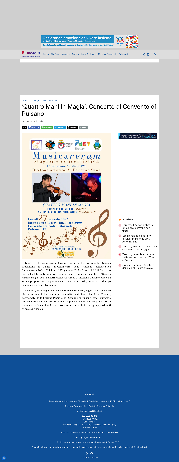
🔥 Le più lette (125, 219)
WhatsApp (48, 127)
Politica (75, 54)
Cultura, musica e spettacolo (43, 100)
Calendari (123, 54)
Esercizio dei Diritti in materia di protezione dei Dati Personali (89, 432)
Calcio (46, 54)
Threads (73, 127)
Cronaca (66, 54)
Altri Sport (55, 54)
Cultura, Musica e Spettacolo (103, 54)
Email (84, 127)
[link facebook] (148, 54)
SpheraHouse (93, 457)
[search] (155, 54)
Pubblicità (89, 394)
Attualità (84, 54)
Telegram (61, 127)
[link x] (143, 54)
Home (25, 100)
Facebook (35, 127)
